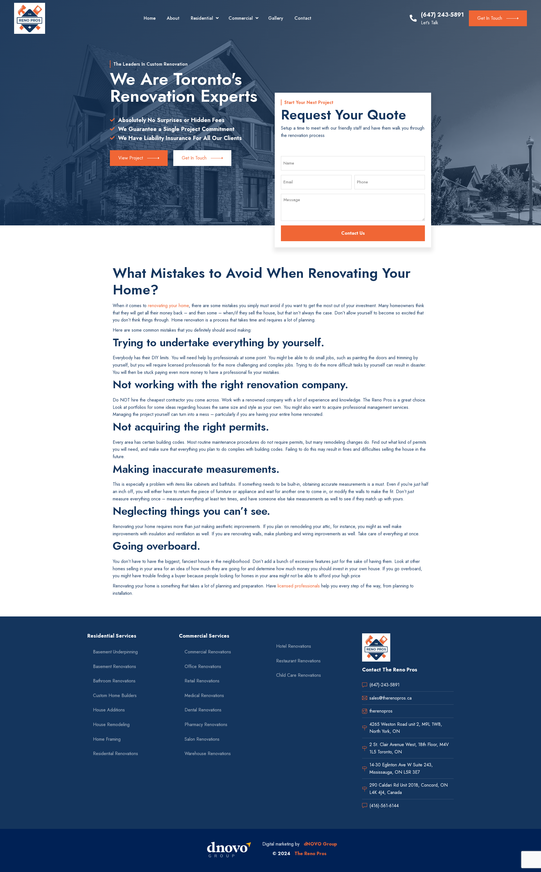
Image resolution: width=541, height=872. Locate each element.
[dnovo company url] (229, 850)
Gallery (275, 18)
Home (150, 18)
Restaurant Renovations (298, 661)
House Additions (109, 710)
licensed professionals (299, 586)
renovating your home (168, 305)
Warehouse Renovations (208, 753)
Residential (202, 18)
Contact (302, 18)
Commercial (241, 18)
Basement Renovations (114, 666)
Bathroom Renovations (114, 681)
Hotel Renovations (293, 646)
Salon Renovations (202, 739)
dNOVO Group (320, 844)
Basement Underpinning (115, 652)
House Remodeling (111, 724)
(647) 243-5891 (442, 15)
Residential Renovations (115, 753)
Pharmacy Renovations (206, 724)
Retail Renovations (202, 681)
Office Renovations (203, 666)
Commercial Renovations (208, 652)
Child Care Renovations (298, 675)
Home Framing (107, 739)
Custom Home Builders (115, 695)
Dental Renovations (203, 710)
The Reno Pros (310, 853)
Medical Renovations (204, 695)
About (173, 18)
